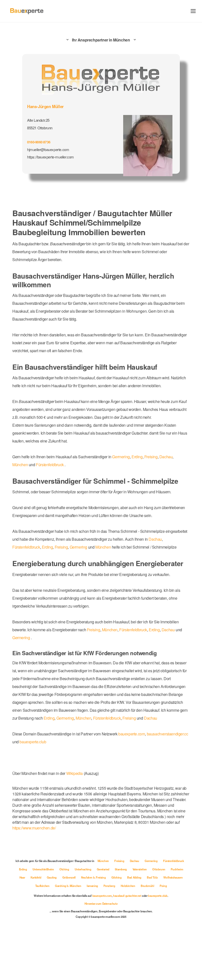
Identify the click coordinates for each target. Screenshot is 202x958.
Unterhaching (83, 869)
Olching (64, 869)
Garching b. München (68, 886)
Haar (22, 877)
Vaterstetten (140, 869)
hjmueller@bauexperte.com (48, 149)
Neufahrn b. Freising (93, 877)
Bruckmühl (148, 886)
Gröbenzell (69, 877)
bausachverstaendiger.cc (167, 734)
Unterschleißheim (43, 869)
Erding (137, 457)
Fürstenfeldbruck (50, 464)
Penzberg (109, 886)
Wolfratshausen (173, 877)
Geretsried (103, 869)
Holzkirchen (128, 886)
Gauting (52, 877)
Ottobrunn (159, 869)
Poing (163, 886)
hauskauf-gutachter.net (127, 896)
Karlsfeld (36, 877)
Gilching (116, 877)
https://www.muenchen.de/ (34, 828)
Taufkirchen (42, 886)
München (20, 464)
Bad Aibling (134, 877)
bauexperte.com (131, 734)
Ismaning (93, 886)
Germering (121, 457)
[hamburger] (193, 11)
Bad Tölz (152, 877)
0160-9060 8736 (38, 141)
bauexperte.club (32, 742)
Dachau (166, 457)
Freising (151, 457)
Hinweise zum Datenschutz (101, 903)
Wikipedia (75, 773)
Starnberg (121, 869)
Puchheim (177, 869)
